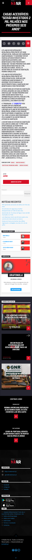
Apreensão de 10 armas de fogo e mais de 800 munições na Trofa (16, 375)
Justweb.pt (5, 544)
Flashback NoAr (7, 241)
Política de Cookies (9, 518)
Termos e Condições (10, 523)
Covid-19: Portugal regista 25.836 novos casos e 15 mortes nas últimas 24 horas (16, 433)
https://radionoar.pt (10, 471)
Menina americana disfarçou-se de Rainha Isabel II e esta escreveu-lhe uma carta (16, 409)
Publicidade (7, 520)
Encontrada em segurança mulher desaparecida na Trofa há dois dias (16, 346)
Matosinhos (20, 162)
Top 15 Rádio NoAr (8, 247)
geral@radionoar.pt (11, 475)
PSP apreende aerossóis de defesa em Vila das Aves (16, 316)
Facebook (6, 485)
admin (5, 176)
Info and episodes (16, 289)
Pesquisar (4, 190)
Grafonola (6, 235)
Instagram (7, 487)
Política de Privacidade (10, 516)
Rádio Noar (24, 165)
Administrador (7, 327)
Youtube (6, 489)
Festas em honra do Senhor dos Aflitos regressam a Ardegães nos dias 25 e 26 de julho (14, 223)
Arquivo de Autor (16, 182)
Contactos (6, 525)
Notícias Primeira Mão (10, 165)
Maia (12, 162)
